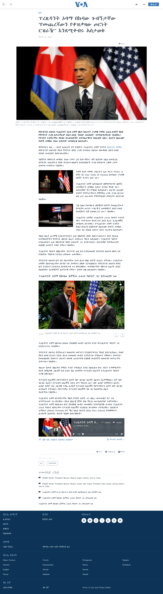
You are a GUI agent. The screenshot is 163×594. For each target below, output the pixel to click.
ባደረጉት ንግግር (114, 147)
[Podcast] (114, 520)
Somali (85, 569)
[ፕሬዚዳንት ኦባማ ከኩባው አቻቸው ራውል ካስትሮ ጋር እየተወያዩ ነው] (81, 305)
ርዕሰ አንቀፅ (7, 587)
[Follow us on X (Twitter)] (102, 520)
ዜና (40, 12)
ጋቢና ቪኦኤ (8, 547)
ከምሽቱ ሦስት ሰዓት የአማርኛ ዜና (56, 547)
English (6, 569)
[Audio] (144, 4)
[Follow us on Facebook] (84, 520)
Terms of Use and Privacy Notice (97, 587)
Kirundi (45, 569)
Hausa (5, 574)
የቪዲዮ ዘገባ (47, 519)
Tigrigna (125, 560)
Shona (85, 565)
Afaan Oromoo (9, 560)
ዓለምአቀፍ (7, 533)
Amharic (6, 565)
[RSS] (108, 520)
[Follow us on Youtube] (89, 520)
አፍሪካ (5, 524)
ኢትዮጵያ (6, 519)
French (46, 560)
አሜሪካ (6, 529)
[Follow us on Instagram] (96, 520)
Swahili (85, 574)
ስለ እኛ (46, 587)
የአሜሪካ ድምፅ (83, 426)
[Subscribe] (120, 520)
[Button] (121, 43)
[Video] (137, 4)
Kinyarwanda (48, 565)
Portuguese (87, 560)
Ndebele (46, 574)
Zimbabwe (126, 565)
